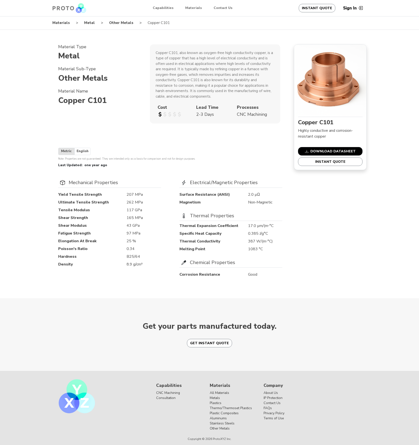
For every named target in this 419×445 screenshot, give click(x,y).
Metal (89, 22)
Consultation (166, 398)
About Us (271, 392)
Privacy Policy (274, 413)
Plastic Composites (224, 413)
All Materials (219, 392)
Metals (215, 398)
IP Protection (273, 398)
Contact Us (223, 8)
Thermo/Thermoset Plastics (231, 408)
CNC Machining (168, 392)
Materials (193, 8)
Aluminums (218, 418)
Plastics (215, 403)
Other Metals (121, 22)
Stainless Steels (222, 423)
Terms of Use (274, 418)
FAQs (268, 408)
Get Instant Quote (209, 343)
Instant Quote (317, 8)
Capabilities (163, 8)
